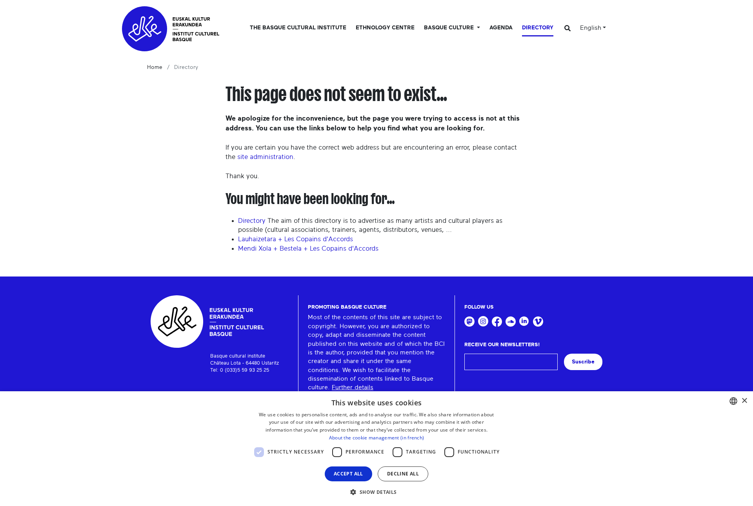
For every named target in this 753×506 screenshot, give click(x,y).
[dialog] (376, 448)
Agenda (501, 28)
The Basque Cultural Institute (298, 28)
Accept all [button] (348, 473)
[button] (376, 492)
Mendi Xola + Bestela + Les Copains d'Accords (308, 248)
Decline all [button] (403, 473)
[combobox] (733, 401)
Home (154, 67)
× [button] (744, 401)
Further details (352, 387)
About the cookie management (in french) (376, 437)
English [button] (590, 28)
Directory (537, 28)
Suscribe (583, 362)
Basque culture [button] (449, 28)
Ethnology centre (385, 28)
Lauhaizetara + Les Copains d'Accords (295, 239)
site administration (265, 157)
